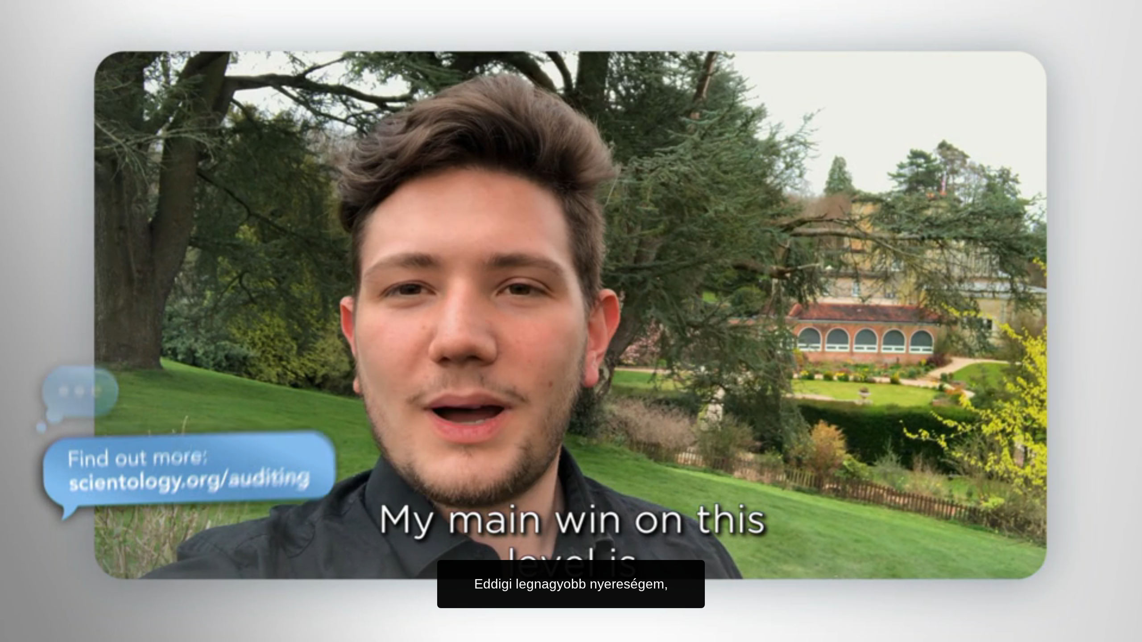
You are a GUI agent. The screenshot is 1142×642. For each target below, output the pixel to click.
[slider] (589, 633)
